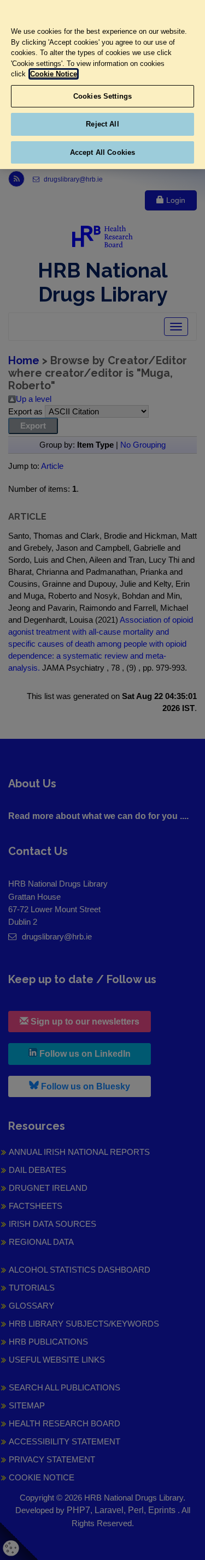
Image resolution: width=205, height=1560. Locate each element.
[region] (102, 84)
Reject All (102, 124)
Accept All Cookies (102, 152)
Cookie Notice (53, 74)
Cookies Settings (102, 96)
